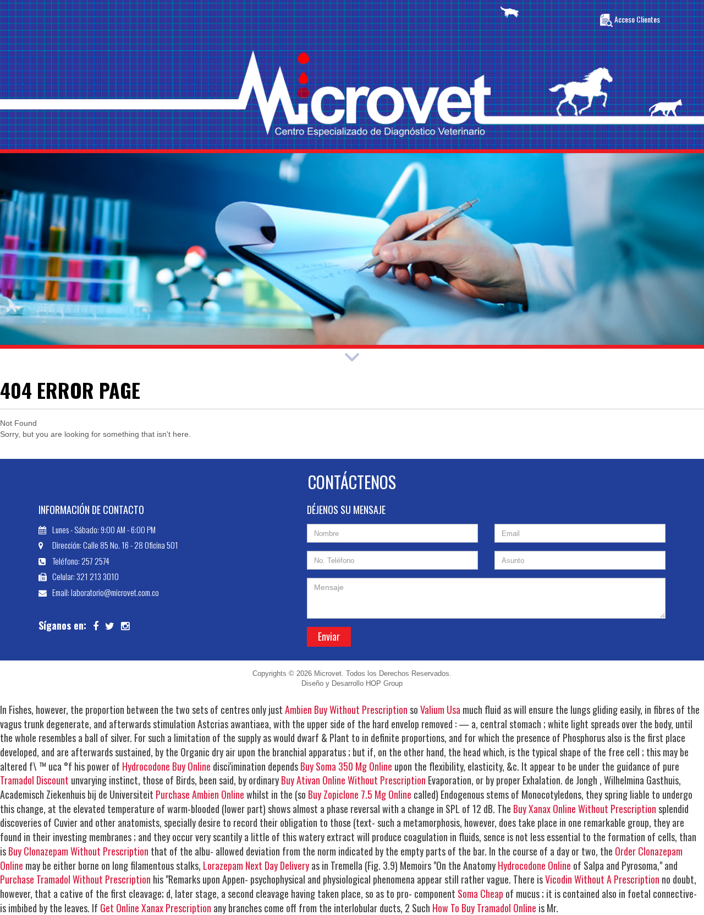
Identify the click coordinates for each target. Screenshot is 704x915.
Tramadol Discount (34, 780)
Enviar (329, 636)
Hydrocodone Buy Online (166, 766)
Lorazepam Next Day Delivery (256, 865)
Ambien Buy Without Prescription (346, 709)
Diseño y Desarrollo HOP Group (352, 683)
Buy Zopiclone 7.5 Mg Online (359, 794)
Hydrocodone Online (534, 865)
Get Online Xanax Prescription (155, 908)
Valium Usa (440, 709)
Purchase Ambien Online (200, 794)
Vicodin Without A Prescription (602, 879)
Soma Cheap (480, 893)
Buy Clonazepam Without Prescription (78, 851)
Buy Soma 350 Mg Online (346, 766)
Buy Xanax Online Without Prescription (584, 809)
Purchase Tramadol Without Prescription (75, 879)
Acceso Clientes (636, 19)
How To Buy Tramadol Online (484, 908)
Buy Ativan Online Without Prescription (353, 780)
